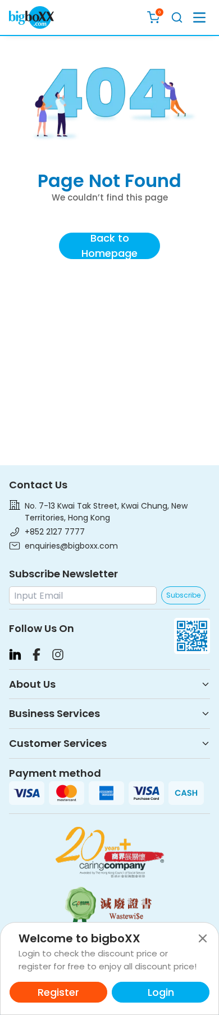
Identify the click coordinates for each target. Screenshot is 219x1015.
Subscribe (183, 595)
